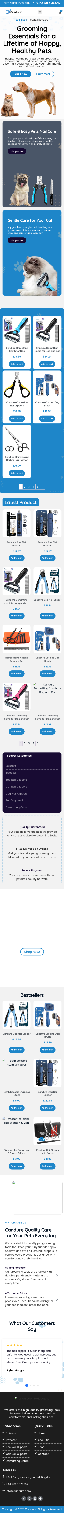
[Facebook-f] (23, 1498)
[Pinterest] (40, 1498)
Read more (16, 1166)
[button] (40, 12)
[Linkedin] (34, 1498)
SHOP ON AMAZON (48, 3)
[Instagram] (29, 1498)
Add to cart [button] (17, 364)
